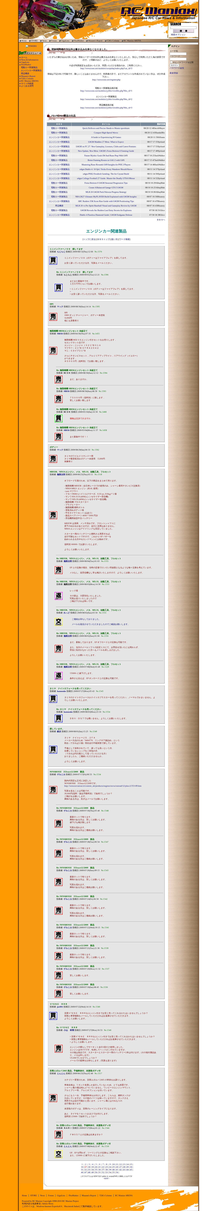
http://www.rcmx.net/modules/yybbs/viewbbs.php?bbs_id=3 (106, 108)
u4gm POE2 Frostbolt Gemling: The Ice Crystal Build (106, 174)
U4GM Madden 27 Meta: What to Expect (106, 142)
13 (124, 1164)
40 (113, 1170)
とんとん (61, 1073)
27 (120, 1167)
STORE (34, 40)
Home (24, 40)
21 (99, 1167)
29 (127, 1167)
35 (96, 1170)
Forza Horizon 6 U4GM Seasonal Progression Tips (106, 183)
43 (124, 1170)
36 (99, 1170)
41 (117, 1170)
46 (82, 1172)
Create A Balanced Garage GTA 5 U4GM (106, 188)
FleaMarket (79, 40)
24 (110, 1167)
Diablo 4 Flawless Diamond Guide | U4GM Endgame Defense (106, 215)
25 (113, 1167)
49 (93, 1172)
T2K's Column (113, 40)
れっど (67, 613)
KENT (106, 1178)
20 (96, 1167)
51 (99, 1172)
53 (106, 1172)
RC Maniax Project (70, 1201)
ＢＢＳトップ (103, 239)
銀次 (59, 731)
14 (127, 1164)
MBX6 (60, 334)
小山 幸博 (69, 1030)
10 (113, 1164)
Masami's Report (95, 40)
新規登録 (174, 73)
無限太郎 (61, 474)
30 (131, 1167)
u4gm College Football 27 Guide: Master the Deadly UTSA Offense (106, 178)
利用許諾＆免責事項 (31, 1204)
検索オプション (178, 35)
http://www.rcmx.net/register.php (106, 80)
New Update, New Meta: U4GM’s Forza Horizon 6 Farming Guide (106, 151)
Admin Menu (47, 1204)
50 (96, 1172)
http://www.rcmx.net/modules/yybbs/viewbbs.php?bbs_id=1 (106, 91)
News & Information (29, 60)
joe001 (60, 1007)
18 (89, 1167)
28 (124, 1167)
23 (106, 1167)
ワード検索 (124, 239)
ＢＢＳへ (161, 220)
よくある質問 (27, 86)
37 (103, 1170)
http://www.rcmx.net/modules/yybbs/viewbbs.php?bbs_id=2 (106, 99)
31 (82, 1170)
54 (110, 1172)
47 (86, 1172)
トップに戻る (89, 239)
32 (86, 1170)
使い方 (114, 239)
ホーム (24, 57)
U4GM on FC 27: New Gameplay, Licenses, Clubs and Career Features (106, 146)
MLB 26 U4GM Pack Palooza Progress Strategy (106, 192)
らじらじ (61, 252)
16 (82, 1167)
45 (131, 1170)
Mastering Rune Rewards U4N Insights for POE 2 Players (106, 165)
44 (127, 1170)
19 (93, 1167)
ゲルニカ (61, 774)
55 (113, 1172)
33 (89, 1170)
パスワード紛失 (177, 68)
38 (106, 1170)
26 (117, 1167)
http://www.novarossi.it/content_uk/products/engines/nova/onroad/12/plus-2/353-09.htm (102, 786)
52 (103, 1172)
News (44, 40)
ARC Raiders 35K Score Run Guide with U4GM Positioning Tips (106, 201)
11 (117, 1164)
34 (93, 1170)
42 (120, 1170)
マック (60, 307)
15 (131, 1164)
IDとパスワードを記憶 (183, 62)
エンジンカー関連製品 (31, 70)
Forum (54, 40)
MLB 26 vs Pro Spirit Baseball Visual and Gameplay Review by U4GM (105, 206)
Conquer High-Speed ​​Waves (106, 133)
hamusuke (61, 691)
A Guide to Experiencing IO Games (106, 137)
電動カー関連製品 (29, 67)
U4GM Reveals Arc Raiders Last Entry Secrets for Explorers (106, 210)
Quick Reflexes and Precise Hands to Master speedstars (105, 128)
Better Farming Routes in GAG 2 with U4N (106, 160)
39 (110, 1170)
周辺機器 (25, 73)
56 (117, 1172)
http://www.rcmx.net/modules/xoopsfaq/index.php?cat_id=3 (106, 68)
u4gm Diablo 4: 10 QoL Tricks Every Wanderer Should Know (106, 169)
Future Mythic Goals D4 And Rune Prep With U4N (106, 156)
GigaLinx (65, 40)
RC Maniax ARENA (132, 40)
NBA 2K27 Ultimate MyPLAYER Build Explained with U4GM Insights (106, 197)
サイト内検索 (27, 83)
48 (89, 1172)
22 (103, 1167)
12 (120, 1164)
